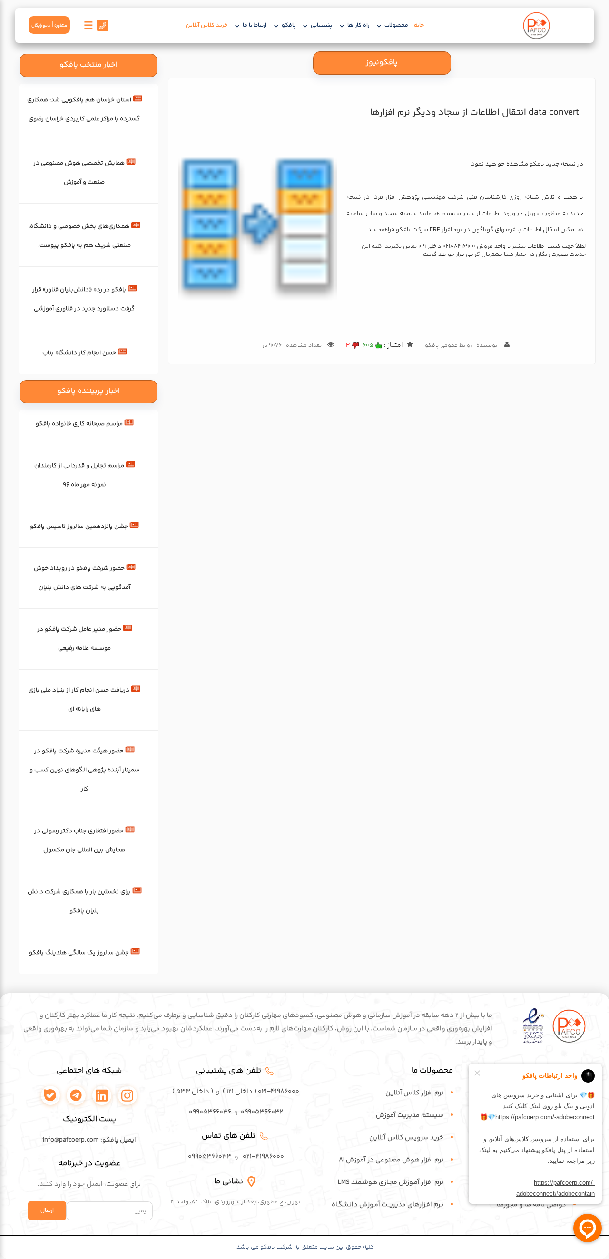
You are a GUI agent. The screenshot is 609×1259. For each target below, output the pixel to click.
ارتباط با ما (254, 25)
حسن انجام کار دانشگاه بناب (79, 353)
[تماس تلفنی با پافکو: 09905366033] (101, 27)
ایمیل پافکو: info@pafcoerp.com (89, 1140)
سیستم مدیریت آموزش (409, 1115)
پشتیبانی (321, 25)
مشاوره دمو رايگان (49, 25)
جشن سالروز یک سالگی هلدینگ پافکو (79, 952)
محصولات (396, 25)
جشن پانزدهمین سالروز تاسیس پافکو (79, 526)
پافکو (288, 25)
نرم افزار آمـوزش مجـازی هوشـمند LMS (390, 1182)
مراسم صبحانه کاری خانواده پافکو (79, 424)
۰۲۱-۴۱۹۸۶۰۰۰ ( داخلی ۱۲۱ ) (261, 1091)
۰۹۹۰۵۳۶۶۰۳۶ (210, 1112)
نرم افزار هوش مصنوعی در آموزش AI (391, 1160)
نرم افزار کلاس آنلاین (414, 1093)
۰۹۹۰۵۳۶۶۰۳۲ (262, 1112)
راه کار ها (358, 25)
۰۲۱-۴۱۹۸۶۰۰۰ (263, 1157)
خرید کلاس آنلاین (206, 25)
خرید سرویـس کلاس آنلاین (406, 1137)
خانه (419, 25)
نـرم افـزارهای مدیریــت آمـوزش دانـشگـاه (387, 1205)
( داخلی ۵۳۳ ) (192, 1091)
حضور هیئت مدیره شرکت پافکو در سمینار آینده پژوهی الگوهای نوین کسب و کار (84, 770)
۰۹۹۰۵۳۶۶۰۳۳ (210, 1157)
